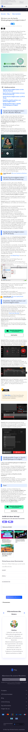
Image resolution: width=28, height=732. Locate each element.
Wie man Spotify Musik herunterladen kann (13, 297)
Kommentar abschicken (14, 597)
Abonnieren (22, 679)
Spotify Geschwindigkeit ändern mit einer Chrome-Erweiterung (14, 94)
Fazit (4, 107)
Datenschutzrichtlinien (8, 723)
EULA (5, 724)
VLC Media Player (15, 255)
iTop (14, 670)
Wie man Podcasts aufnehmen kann (15, 174)
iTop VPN (3, 6)
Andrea (2, 26)
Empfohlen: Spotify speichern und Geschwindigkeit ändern (12, 101)
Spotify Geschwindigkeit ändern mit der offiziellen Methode (13, 90)
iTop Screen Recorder (2, 9)
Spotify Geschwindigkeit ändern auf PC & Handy (14, 97)
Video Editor (7, 395)
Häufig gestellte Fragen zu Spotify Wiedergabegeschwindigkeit (12, 104)
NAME (4, 570)
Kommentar (6, 581)
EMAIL (4, 576)
